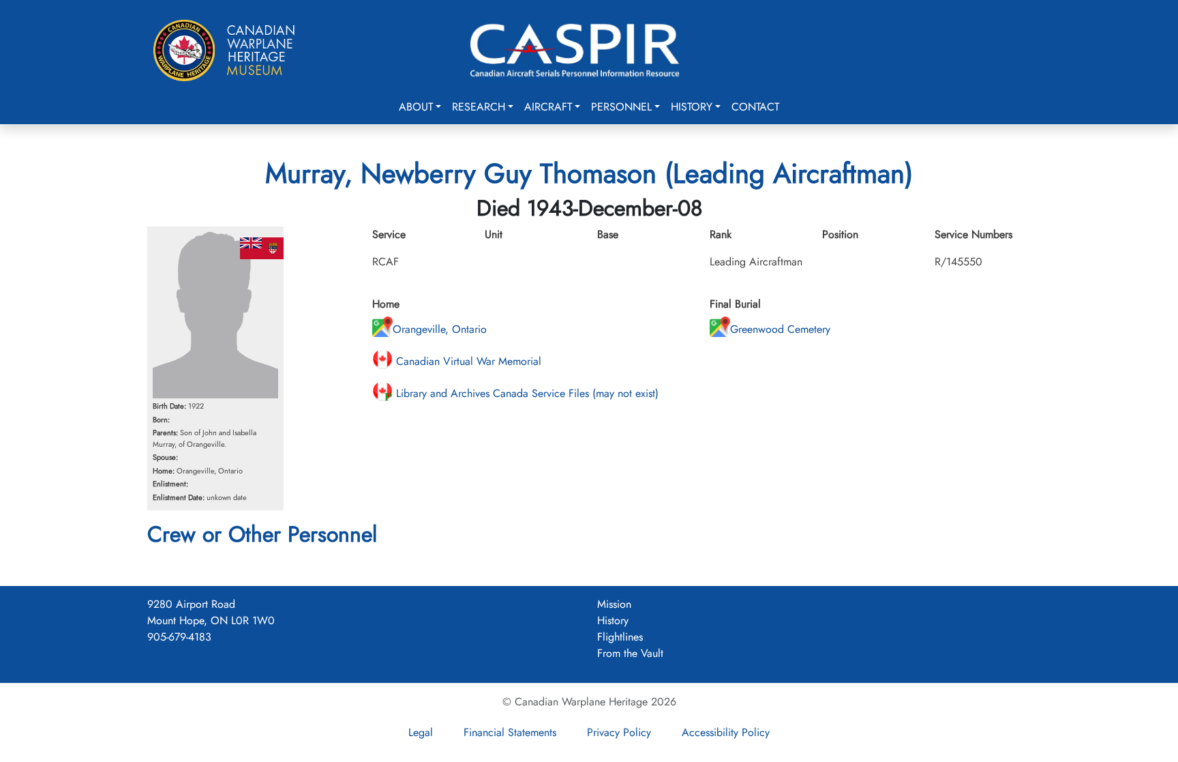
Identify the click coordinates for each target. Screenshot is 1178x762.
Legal (420, 732)
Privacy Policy (619, 732)
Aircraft (548, 107)
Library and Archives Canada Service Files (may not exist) (526, 393)
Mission (614, 604)
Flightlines (620, 637)
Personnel (621, 107)
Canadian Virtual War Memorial (467, 361)
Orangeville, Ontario (440, 329)
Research (478, 107)
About (416, 107)
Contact (755, 107)
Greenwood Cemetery (780, 329)
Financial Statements (510, 732)
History (691, 107)
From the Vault (630, 653)
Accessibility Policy (726, 732)
